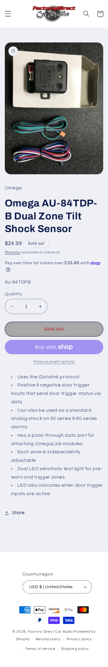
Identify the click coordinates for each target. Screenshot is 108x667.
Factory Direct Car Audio (50, 631)
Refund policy (48, 639)
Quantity (13, 294)
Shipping (12, 252)
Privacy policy (79, 639)
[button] (8, 14)
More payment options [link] (54, 362)
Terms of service (40, 648)
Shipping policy (74, 648)
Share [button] (18, 512)
